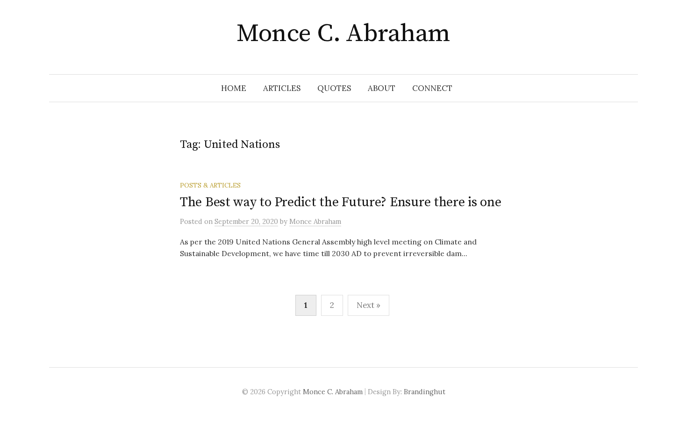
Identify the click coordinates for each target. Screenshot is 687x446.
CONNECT (432, 88)
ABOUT (381, 88)
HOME (233, 88)
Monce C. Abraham (343, 33)
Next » (368, 305)
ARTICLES (282, 88)
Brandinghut (424, 391)
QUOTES (334, 88)
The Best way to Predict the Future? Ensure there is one (340, 202)
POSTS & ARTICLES (210, 185)
